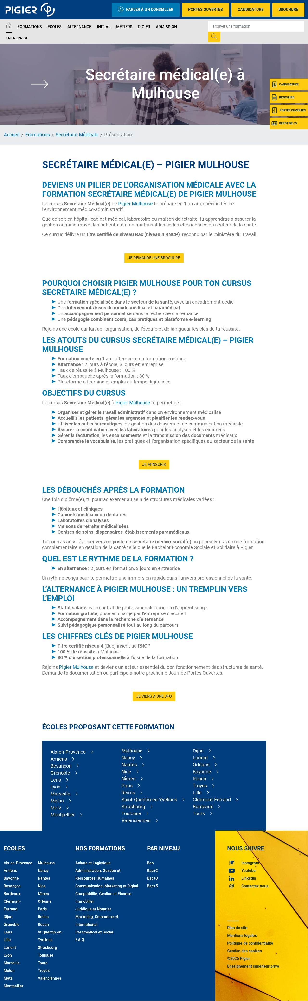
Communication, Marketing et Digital (106, 886)
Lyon (55, 787)
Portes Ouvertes (205, 9)
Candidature (250, 9)
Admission (166, 27)
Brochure (288, 9)
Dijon (198, 751)
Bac (150, 863)
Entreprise (17, 38)
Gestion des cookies (244, 951)
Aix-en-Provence (68, 752)
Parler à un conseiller (149, 9)
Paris (127, 785)
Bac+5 (152, 886)
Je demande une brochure (154, 258)
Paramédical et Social (94, 932)
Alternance (79, 27)
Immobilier (84, 901)
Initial (103, 27)
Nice (126, 772)
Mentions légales (242, 935)
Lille (197, 792)
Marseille (60, 794)
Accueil (11, 135)
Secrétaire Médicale (77, 135)
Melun (57, 801)
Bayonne (202, 772)
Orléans (201, 765)
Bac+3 (152, 878)
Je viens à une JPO (154, 696)
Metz (56, 808)
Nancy (128, 758)
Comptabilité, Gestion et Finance (103, 893)
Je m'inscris (154, 464)
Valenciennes (136, 820)
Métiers (124, 27)
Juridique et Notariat (93, 909)
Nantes (129, 765)
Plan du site (237, 928)
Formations (30, 27)
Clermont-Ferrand (212, 799)
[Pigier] (31, 9)
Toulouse (131, 813)
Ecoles (55, 27)
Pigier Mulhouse (135, 203)
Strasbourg (133, 806)
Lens (56, 780)
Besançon (61, 766)
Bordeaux (203, 806)
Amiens (59, 759)
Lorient (200, 758)
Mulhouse (132, 751)
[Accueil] (9, 26)
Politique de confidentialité (250, 943)
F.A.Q (79, 940)
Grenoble (60, 773)
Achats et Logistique (93, 863)
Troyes (200, 785)
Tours (199, 813)
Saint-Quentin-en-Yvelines (149, 799)
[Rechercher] (214, 37)
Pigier (144, 27)
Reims (128, 792)
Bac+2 (152, 870)
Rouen (199, 779)
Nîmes (128, 779)
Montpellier (63, 815)
